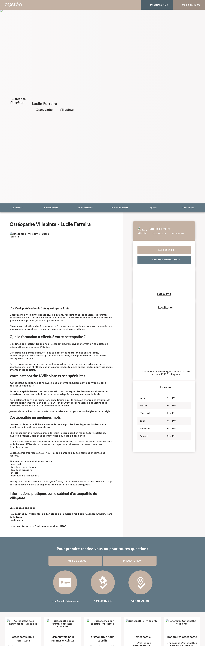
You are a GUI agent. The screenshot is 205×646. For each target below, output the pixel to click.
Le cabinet (17, 207)
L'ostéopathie (51, 207)
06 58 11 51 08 (191, 5)
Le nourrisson (85, 207)
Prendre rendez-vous (166, 260)
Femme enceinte (119, 207)
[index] (13, 5)
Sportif (153, 207)
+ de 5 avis (164, 294)
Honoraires (188, 207)
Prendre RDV (159, 5)
